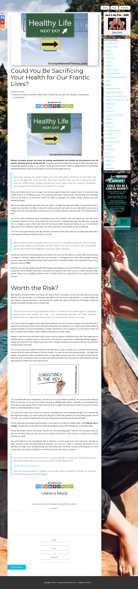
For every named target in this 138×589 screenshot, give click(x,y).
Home (105, 8)
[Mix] (63, 106)
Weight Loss (109, 161)
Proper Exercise (54, 94)
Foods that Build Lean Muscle (115, 77)
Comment (54, 508)
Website (54, 557)
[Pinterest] (54, 106)
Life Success (109, 111)
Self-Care (65, 94)
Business (16, 94)
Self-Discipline (110, 149)
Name (54, 540)
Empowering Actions (112, 73)
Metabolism (109, 123)
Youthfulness (83, 94)
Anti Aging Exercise (112, 43)
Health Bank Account (112, 89)
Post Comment (17, 567)
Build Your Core (110, 58)
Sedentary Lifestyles (112, 142)
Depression (109, 66)
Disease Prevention (29, 94)
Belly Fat (108, 51)
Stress (107, 153)
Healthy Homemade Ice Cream (116, 96)
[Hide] (1, 30)
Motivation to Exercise (113, 130)
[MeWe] (59, 106)
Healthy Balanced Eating (113, 92)
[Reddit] (46, 106)
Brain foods (109, 54)
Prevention (109, 134)
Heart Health (109, 104)
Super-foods (109, 157)
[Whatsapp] (67, 106)
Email (54, 549)
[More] (71, 106)
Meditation (109, 119)
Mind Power (42, 94)
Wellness (73, 94)
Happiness (109, 85)
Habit (107, 81)
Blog (114, 8)
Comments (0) (18, 97)
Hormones (109, 108)
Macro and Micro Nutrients (114, 115)
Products (124, 8)
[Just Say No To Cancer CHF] (117, 200)
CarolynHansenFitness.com (26, 465)
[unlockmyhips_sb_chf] (117, 23)
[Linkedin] (50, 106)
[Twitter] (42, 106)
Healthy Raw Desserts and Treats (117, 100)
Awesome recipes (111, 47)
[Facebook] (38, 106)
